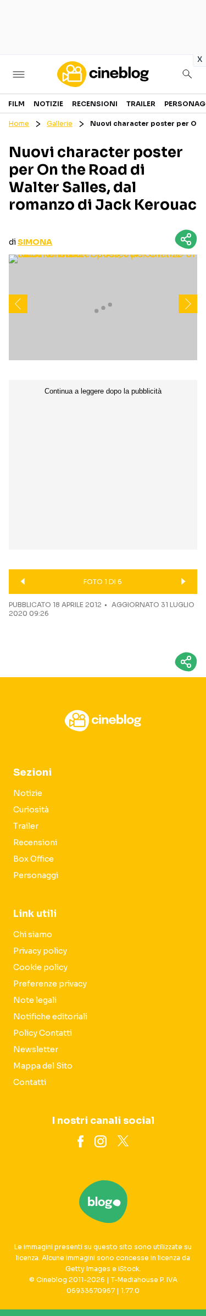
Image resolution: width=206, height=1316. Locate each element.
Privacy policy (40, 951)
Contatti (29, 1082)
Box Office (33, 859)
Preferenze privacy (50, 984)
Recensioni (95, 104)
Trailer (140, 104)
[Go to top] (184, 1279)
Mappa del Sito (43, 1066)
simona (35, 242)
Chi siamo (32, 934)
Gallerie (60, 123)
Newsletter (35, 1049)
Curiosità (31, 810)
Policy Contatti (42, 1033)
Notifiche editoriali (50, 1016)
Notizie (48, 104)
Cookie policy (40, 967)
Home (19, 123)
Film (16, 104)
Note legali (35, 1000)
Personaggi (35, 875)
